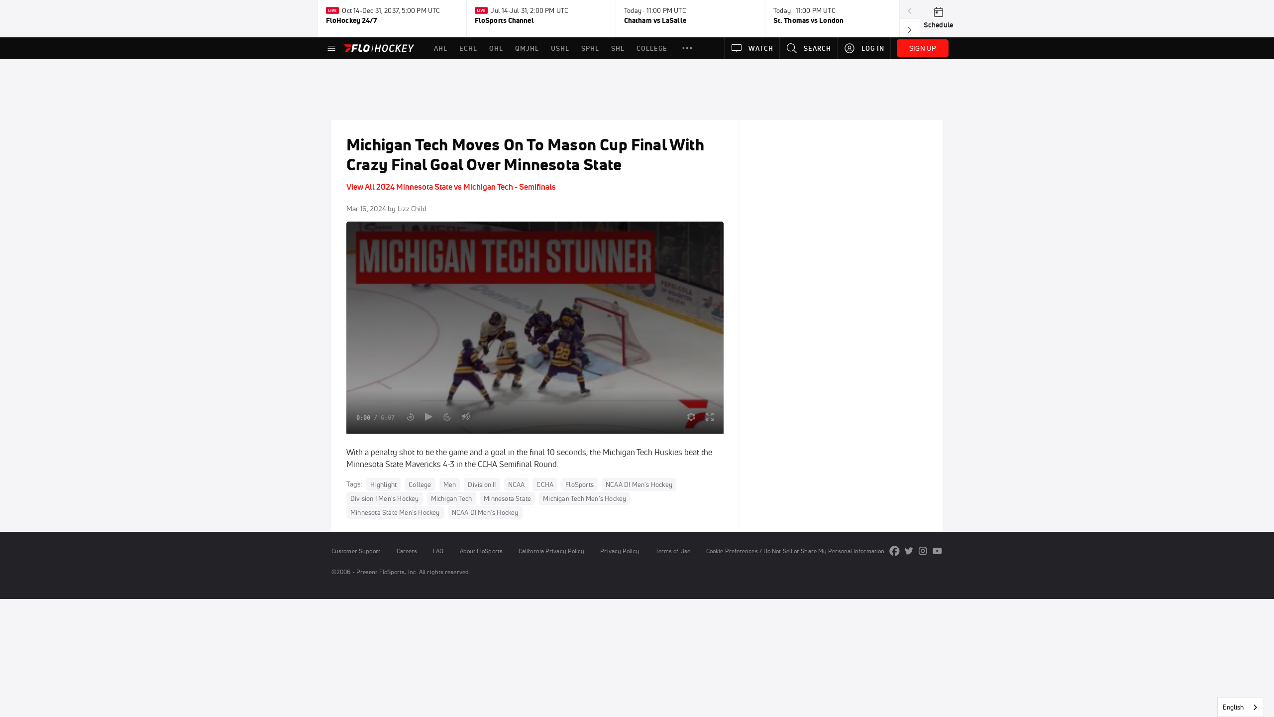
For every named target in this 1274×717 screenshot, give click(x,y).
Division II (482, 484)
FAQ (438, 551)
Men (449, 484)
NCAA (516, 484)
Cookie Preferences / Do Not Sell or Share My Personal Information (795, 551)
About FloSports (481, 551)
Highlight (383, 484)
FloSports (579, 484)
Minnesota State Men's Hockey (395, 512)
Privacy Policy (619, 551)
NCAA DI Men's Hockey (639, 484)
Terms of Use (672, 551)
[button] (687, 48)
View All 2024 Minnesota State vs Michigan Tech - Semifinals (451, 187)
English (1233, 707)
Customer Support (356, 551)
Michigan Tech (451, 498)
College (420, 484)
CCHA (544, 484)
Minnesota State (507, 498)
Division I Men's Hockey (384, 498)
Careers (407, 551)
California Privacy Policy (551, 551)
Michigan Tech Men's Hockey (584, 498)
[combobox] (1240, 707)
